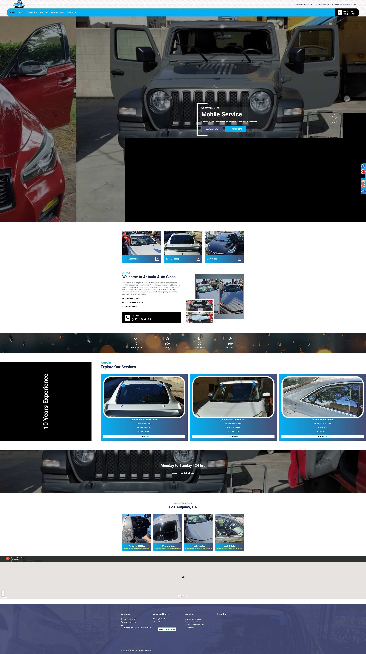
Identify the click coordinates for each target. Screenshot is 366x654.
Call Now (143, 436)
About (21, 12)
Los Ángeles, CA (163, 129)
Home (12, 12)
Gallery (44, 12)
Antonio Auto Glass (129, 650)
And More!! (190, 627)
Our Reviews (57, 12)
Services (32, 12)
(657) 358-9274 (187, 129)
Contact (71, 12)
